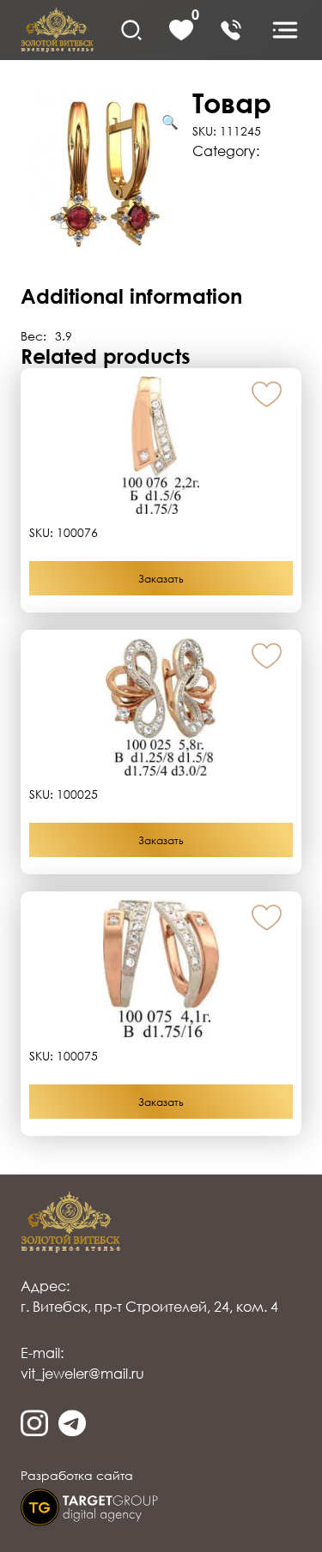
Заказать (161, 578)
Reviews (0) (229, 260)
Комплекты (229, 168)
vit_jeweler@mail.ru (82, 1373)
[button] (266, 395)
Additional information (229, 207)
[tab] (161, 208)
